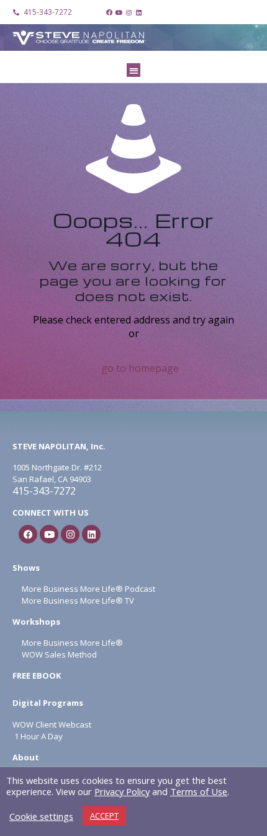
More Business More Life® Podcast (88, 588)
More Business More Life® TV (77, 600)
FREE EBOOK (36, 675)
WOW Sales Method (58, 654)
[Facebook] (109, 12)
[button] (134, 70)
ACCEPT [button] (104, 815)
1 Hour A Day (38, 736)
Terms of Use (198, 791)
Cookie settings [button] (41, 816)
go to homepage (140, 368)
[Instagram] (129, 12)
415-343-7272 (44, 491)
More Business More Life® (72, 642)
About (25, 757)
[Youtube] (119, 12)
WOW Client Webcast (51, 724)
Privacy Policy (122, 791)
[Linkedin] (139, 12)
